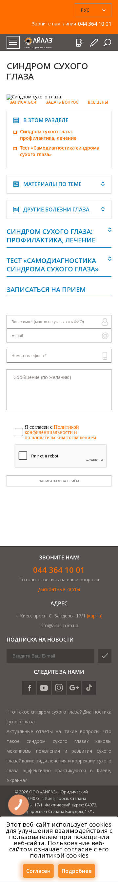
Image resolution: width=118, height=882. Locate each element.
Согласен (38, 871)
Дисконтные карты (59, 589)
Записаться (23, 102)
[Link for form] (94, 42)
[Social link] (29, 688)
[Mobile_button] (13, 42)
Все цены (98, 102)
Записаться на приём (59, 481)
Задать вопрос (62, 102)
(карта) (95, 616)
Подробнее (77, 871)
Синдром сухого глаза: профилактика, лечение (48, 134)
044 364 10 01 (59, 569)
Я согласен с (60, 432)
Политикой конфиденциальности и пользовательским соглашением (60, 432)
